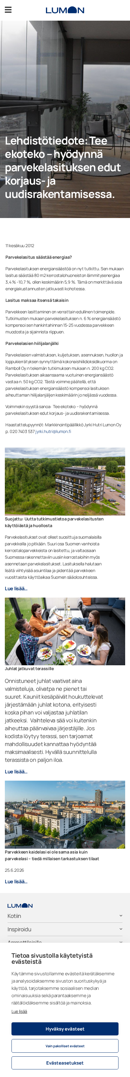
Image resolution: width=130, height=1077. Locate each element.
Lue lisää (19, 1011)
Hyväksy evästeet (65, 1029)
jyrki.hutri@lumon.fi (53, 431)
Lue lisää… (16, 588)
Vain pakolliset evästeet (65, 1046)
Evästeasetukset (65, 1063)
